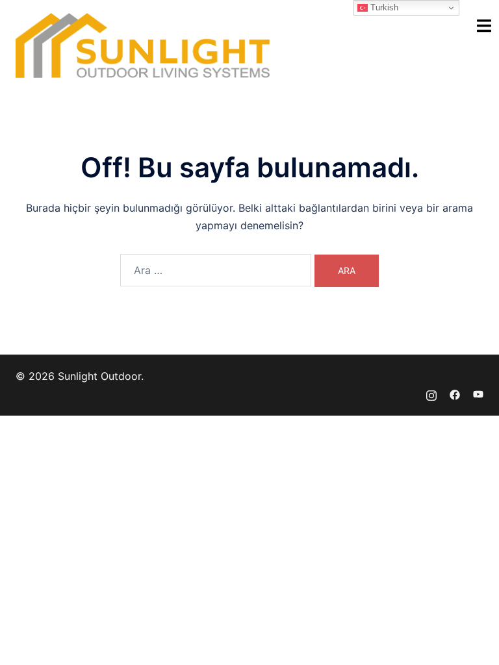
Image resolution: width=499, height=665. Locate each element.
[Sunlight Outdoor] (143, 44)
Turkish (383, 7)
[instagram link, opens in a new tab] (431, 393)
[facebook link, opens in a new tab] (455, 393)
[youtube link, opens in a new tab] (478, 393)
